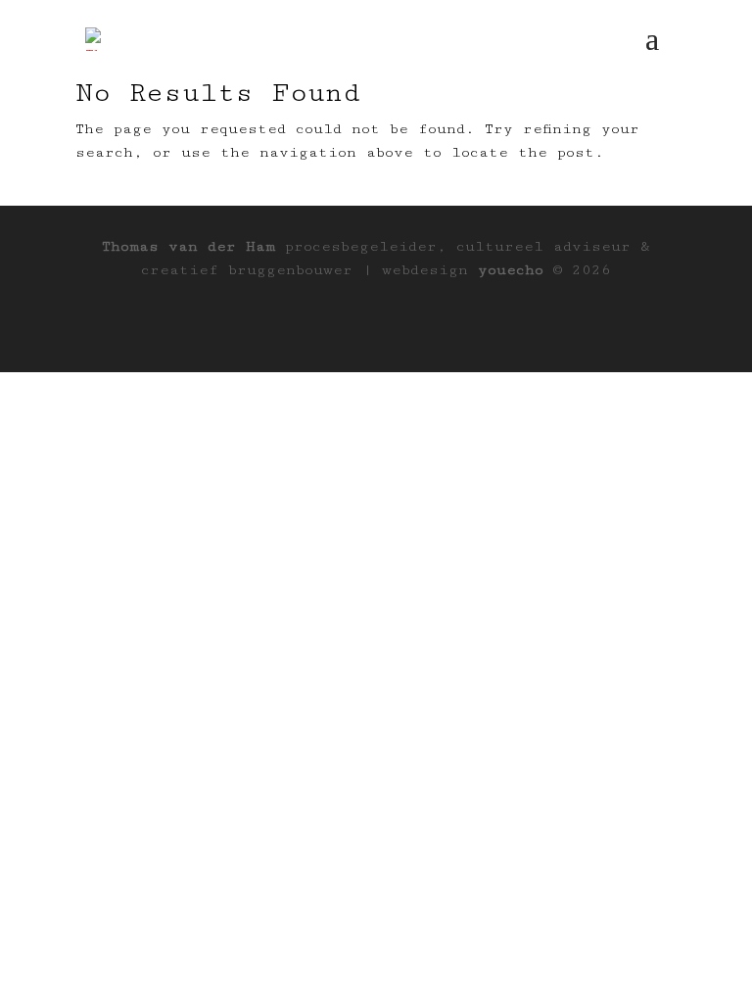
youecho (510, 270)
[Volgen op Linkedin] (376, 327)
